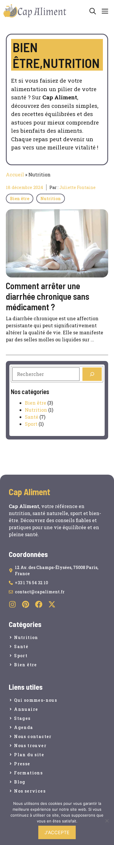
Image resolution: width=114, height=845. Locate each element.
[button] (93, 11)
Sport (31, 424)
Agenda (23, 727)
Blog (19, 782)
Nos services (30, 791)
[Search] (92, 374)
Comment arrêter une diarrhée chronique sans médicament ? (47, 296)
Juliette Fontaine (77, 187)
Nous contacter (33, 736)
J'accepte (57, 832)
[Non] (107, 821)
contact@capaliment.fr (40, 591)
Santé (31, 417)
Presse (22, 763)
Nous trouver (30, 745)
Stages (22, 718)
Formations (28, 773)
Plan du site (29, 754)
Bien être (19, 198)
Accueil (15, 174)
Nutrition (50, 198)
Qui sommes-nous (35, 700)
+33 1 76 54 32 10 (31, 582)
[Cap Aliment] (35, 11)
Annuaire (26, 709)
